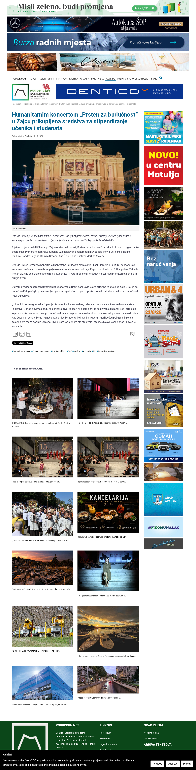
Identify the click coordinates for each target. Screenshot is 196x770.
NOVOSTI (34, 79)
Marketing (105, 738)
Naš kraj (28, 104)
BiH (94, 351)
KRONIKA (73, 79)
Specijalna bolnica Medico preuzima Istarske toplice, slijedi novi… (40, 705)
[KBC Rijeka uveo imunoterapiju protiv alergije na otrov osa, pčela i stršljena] (42, 626)
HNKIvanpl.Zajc (59, 351)
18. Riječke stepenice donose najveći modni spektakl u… (101, 596)
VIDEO (101, 79)
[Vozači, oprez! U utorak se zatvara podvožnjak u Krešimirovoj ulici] (108, 679)
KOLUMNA (84, 79)
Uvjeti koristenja (108, 744)
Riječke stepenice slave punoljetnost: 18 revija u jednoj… (36, 482)
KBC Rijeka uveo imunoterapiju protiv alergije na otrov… (36, 651)
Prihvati (187, 764)
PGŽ (70, 351)
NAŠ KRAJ (110, 79)
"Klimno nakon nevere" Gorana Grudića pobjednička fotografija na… (107, 656)
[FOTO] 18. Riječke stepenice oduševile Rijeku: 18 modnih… (102, 423)
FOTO (93, 79)
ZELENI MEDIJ (141, 79)
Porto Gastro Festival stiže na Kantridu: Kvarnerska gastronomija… (41, 589)
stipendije (87, 351)
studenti (77, 351)
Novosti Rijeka (151, 733)
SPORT (51, 79)
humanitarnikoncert (22, 351)
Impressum (105, 733)
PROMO (153, 79)
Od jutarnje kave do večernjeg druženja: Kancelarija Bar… (102, 537)
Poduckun (16, 104)
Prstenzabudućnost (41, 351)
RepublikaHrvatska (106, 351)
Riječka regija (151, 738)
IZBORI (43, 79)
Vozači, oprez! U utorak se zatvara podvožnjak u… (99, 698)
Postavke (157, 764)
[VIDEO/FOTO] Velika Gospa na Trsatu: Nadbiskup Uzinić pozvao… (41, 540)
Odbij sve (172, 764)
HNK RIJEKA (61, 79)
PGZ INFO (121, 79)
